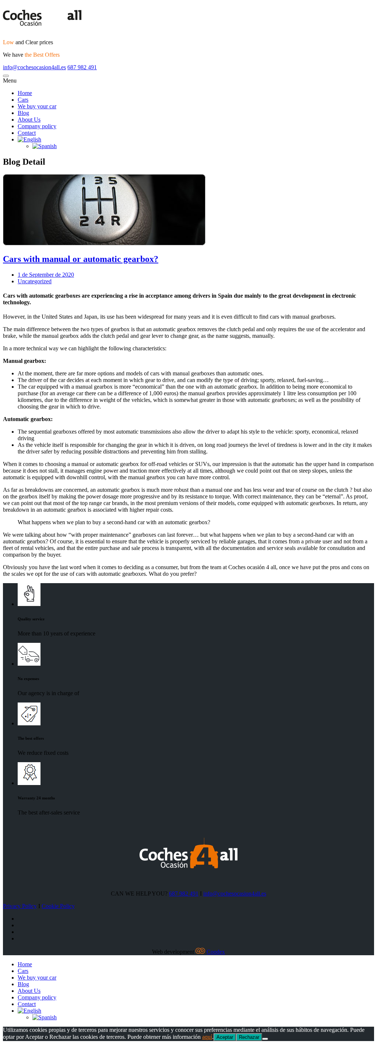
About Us (29, 991)
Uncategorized (35, 281)
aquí (207, 1037)
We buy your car (37, 977)
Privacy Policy (20, 906)
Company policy (37, 997)
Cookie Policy (58, 906)
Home (25, 964)
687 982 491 (82, 67)
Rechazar (249, 1037)
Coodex (216, 952)
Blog (23, 984)
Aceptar (224, 1037)
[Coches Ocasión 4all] (188, 18)
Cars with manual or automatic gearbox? (80, 259)
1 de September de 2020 (46, 274)
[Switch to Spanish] (44, 1017)
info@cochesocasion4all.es (34, 67)
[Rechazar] (265, 1039)
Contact (27, 1004)
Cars (23, 971)
